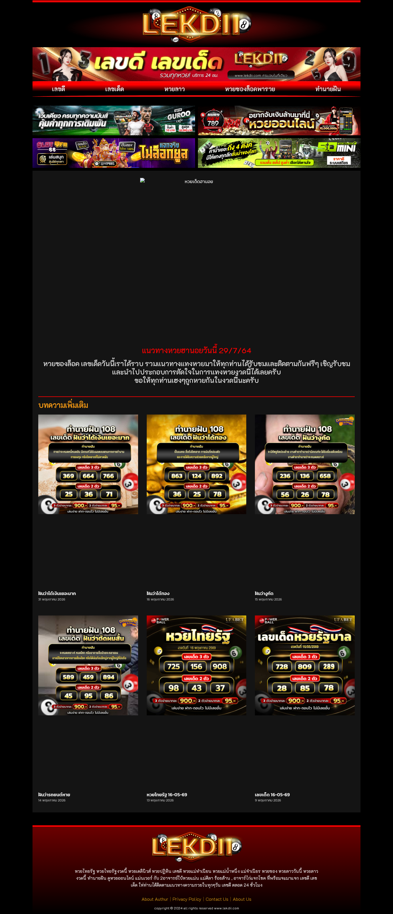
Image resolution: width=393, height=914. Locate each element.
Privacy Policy (187, 899)
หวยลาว (174, 89)
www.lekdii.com (226, 908)
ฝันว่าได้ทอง (158, 593)
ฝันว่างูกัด (264, 593)
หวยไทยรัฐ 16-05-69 (167, 794)
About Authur (155, 899)
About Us (242, 899)
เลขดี (58, 89)
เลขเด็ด (114, 89)
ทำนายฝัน (328, 89)
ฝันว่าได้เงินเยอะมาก (57, 593)
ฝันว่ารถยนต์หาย (54, 794)
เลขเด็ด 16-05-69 (272, 794)
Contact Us (217, 899)
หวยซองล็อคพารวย (250, 89)
